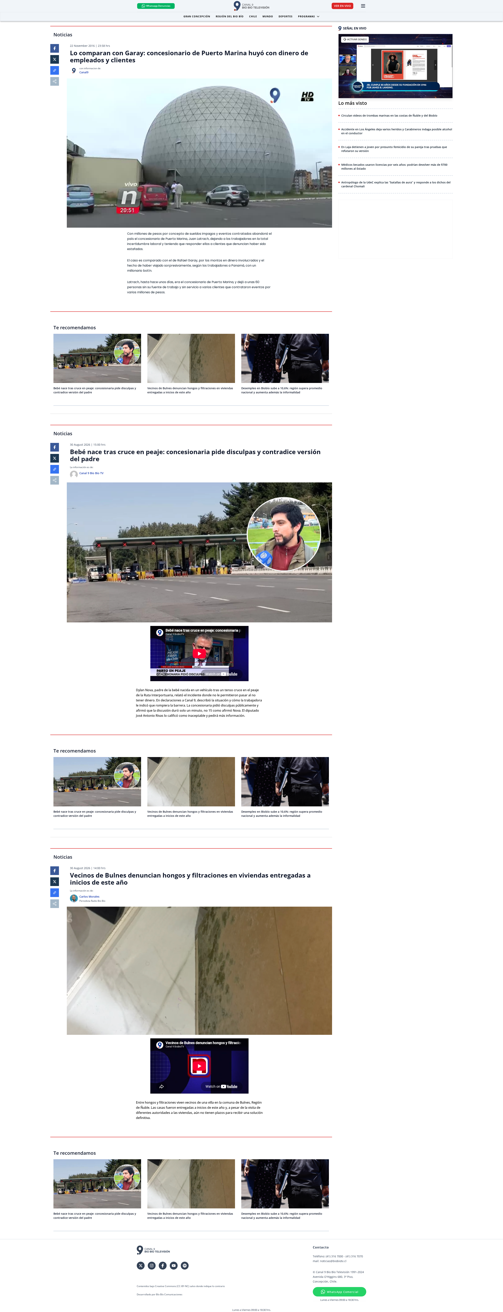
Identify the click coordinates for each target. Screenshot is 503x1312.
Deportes (286, 16)
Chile (253, 16)
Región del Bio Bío (230, 16)
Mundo (268, 16)
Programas (306, 16)
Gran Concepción (197, 16)
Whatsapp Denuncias (158, 5)
